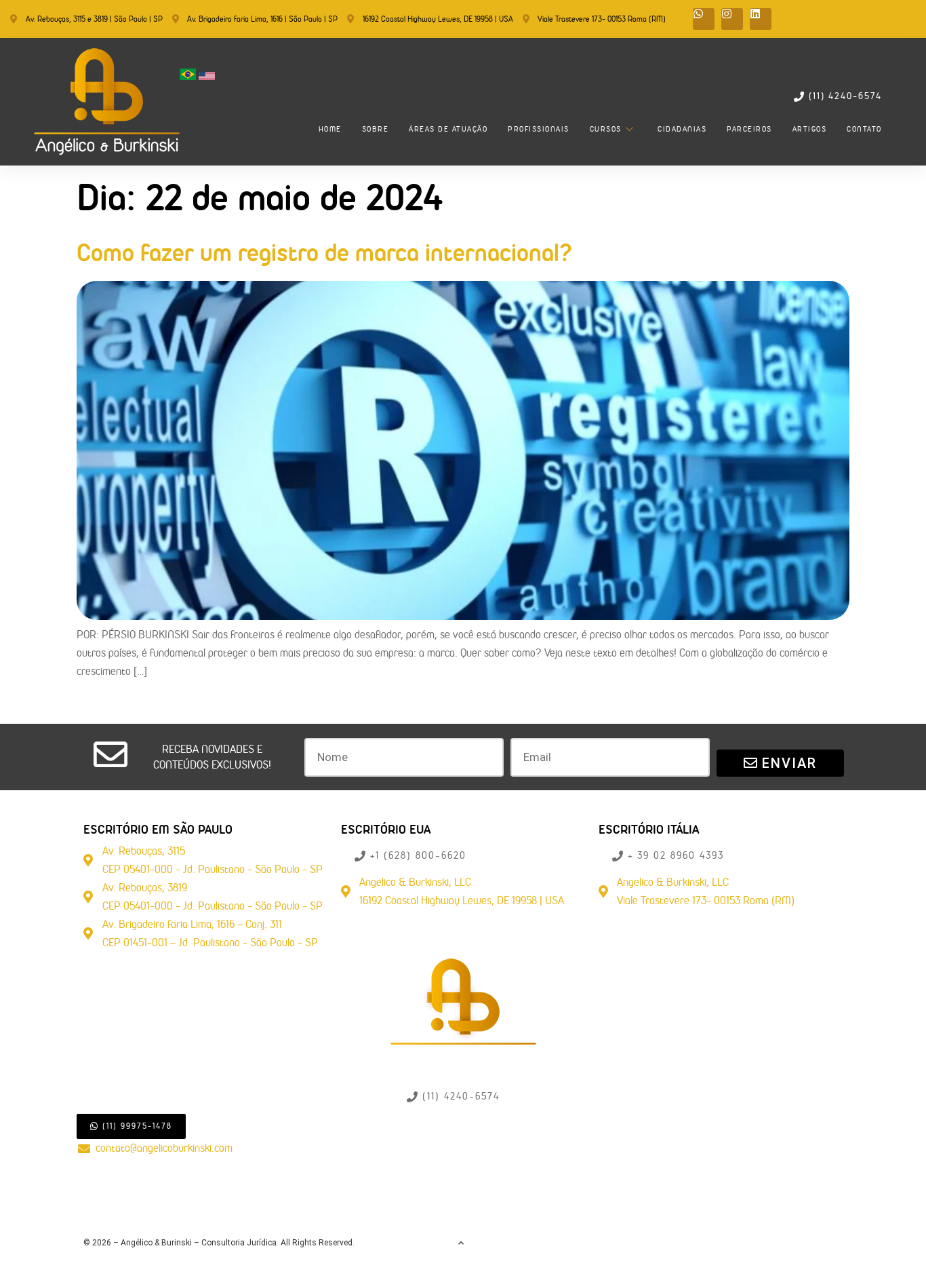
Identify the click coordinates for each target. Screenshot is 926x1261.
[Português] (189, 75)
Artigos (809, 129)
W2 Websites (820, 1243)
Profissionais (538, 129)
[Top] (462, 1243)
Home (330, 129)
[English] (207, 75)
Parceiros (749, 129)
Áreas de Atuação (448, 129)
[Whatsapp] (703, 19)
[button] (212, 757)
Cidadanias (682, 129)
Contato (864, 129)
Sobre (375, 129)
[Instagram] (732, 19)
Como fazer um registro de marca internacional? (324, 252)
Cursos (606, 129)
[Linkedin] (760, 19)
